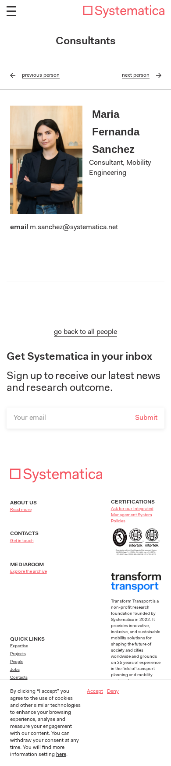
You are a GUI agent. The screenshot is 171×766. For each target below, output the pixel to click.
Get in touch (22, 541)
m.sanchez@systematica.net (74, 227)
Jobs (15, 670)
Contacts (19, 678)
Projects (18, 654)
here (61, 754)
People (16, 662)
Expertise (19, 646)
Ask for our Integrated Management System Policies (132, 515)
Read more (21, 510)
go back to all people (85, 332)
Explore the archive (28, 572)
